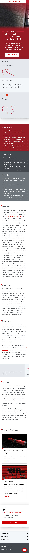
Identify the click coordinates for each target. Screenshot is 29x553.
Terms (11, 549)
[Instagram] (8, 546)
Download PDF (12, 54)
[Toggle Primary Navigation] (1, 1)
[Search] (27, 1)
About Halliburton (5, 533)
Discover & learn (5, 539)
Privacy (7, 549)
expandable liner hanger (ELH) (14, 216)
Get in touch (14, 522)
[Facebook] (11, 546)
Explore (6, 461)
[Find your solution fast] (24, 550)
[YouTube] (5, 546)
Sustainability (4, 536)
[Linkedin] (2, 546)
